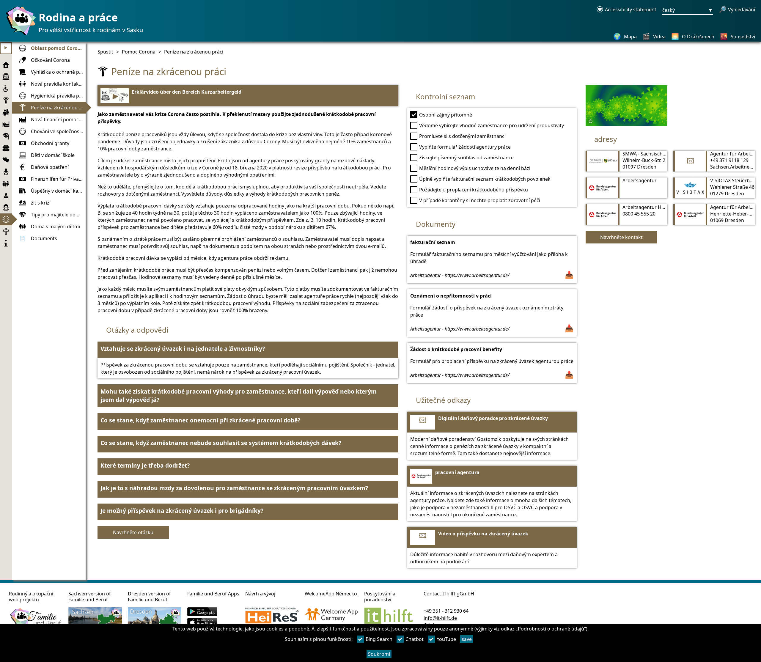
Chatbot (414, 639)
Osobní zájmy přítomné (445, 114)
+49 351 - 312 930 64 (446, 611)
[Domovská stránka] (19, 35)
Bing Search (379, 639)
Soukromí (379, 654)
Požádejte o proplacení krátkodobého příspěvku (473, 189)
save (467, 639)
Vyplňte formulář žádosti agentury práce (465, 147)
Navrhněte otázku (133, 532)
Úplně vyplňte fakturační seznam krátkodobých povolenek (485, 179)
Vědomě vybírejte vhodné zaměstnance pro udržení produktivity (491, 125)
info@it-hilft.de (440, 618)
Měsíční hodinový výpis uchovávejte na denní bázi (474, 168)
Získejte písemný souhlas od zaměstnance (466, 157)
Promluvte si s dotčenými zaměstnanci (462, 136)
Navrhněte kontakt (621, 237)
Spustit (105, 51)
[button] (248, 350)
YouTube (446, 639)
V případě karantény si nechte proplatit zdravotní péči (479, 200)
